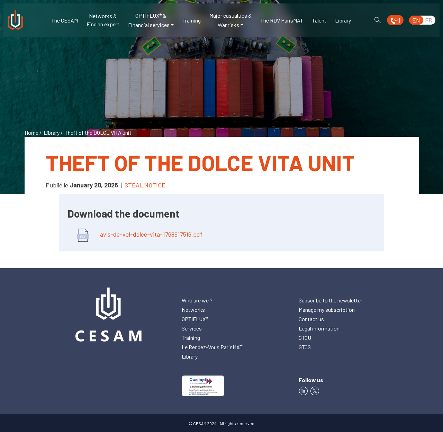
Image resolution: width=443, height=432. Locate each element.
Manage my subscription (327, 309)
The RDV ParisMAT (281, 20)
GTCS (305, 347)
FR (428, 20)
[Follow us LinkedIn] (303, 390)
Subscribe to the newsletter (330, 300)
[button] (395, 20)
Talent (319, 20)
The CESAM (64, 20)
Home (31, 132)
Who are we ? (197, 300)
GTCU (305, 337)
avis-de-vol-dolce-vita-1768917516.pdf (150, 234)
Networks (193, 309)
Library (343, 20)
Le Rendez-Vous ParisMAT (212, 347)
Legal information (319, 328)
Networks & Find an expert (103, 19)
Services (192, 328)
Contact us (311, 319)
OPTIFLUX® (195, 319)
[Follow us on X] (315, 390)
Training (191, 20)
